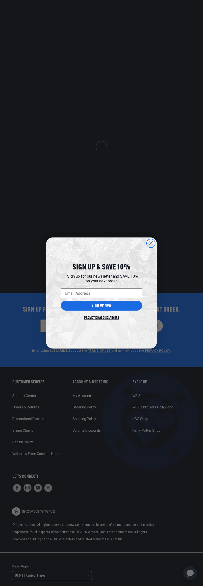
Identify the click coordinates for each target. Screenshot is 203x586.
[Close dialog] (151, 243)
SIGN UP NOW (102, 306)
